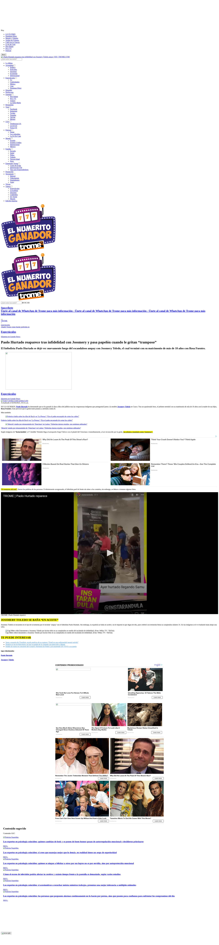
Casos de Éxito (15, 166)
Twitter (12, 113)
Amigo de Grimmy (12, 40)
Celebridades (14, 82)
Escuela (13, 151)
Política (12, 67)
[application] (109, 553)
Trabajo (13, 157)
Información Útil (16, 168)
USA (7, 122)
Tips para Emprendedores (19, 170)
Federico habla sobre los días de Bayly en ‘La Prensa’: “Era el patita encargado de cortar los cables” (37, 420)
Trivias (7, 184)
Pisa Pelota (9, 46)
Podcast (8, 51)
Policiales (13, 69)
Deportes (8, 90)
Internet (13, 176)
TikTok (12, 117)
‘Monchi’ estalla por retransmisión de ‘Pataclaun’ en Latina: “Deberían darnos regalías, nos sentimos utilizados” (41, 428)
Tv (11, 80)
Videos (7, 186)
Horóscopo (9, 92)
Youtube (13, 115)
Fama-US (13, 128)
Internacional (14, 76)
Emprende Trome (11, 163)
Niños (12, 155)
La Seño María (15, 103)
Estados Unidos (15, 143)
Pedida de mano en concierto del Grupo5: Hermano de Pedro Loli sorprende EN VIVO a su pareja (41, 646)
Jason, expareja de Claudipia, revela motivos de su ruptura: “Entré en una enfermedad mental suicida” (41, 642)
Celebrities (14, 195)
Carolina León (23, 401)
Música (12, 84)
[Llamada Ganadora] (28, 252)
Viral (7, 107)
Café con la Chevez (12, 42)
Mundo (8, 138)
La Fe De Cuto (15, 136)
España (12, 140)
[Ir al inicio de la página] (6, 929)
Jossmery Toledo (7, 660)
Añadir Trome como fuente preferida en (15, 327)
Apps (12, 182)
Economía (13, 74)
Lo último (9, 63)
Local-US (13, 126)
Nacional (13, 72)
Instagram (13, 111)
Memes (12, 119)
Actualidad (9, 65)
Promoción (9, 172)
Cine (11, 86)
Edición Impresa (11, 201)
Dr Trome (13, 197)
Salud (12, 153)
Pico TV (8, 49)
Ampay (12, 101)
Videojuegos (14, 178)
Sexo (12, 161)
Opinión (8, 95)
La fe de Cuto (10, 44)
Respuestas (9, 105)
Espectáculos (10, 78)
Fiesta (12, 132)
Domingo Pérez (11, 36)
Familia (8, 149)
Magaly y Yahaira (11, 38)
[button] (26, 303)
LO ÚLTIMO (10, 34)
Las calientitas (15, 134)
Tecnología (9, 174)
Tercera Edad (15, 159)
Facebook (13, 109)
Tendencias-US (15, 124)
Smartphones (14, 180)
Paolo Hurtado (6, 655)
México (13, 147)
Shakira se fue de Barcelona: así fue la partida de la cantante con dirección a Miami (35, 644)
